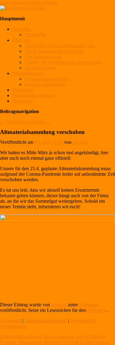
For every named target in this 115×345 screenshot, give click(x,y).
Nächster (39, 121)
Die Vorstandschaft (43, 56)
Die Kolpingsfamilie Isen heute (55, 51)
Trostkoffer (35, 34)
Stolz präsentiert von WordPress (74, 336)
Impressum (22, 89)
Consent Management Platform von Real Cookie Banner (54, 342)
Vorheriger (13, 121)
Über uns (21, 40)
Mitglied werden (40, 67)
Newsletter (22, 101)
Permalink (97, 310)
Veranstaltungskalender (47, 78)
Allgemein (89, 304)
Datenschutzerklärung (33, 95)
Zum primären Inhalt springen (29, 2)
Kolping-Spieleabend (45, 84)
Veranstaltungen (27, 73)
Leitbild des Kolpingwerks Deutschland (63, 62)
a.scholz (80, 142)
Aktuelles (21, 29)
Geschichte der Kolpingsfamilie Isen (60, 45)
